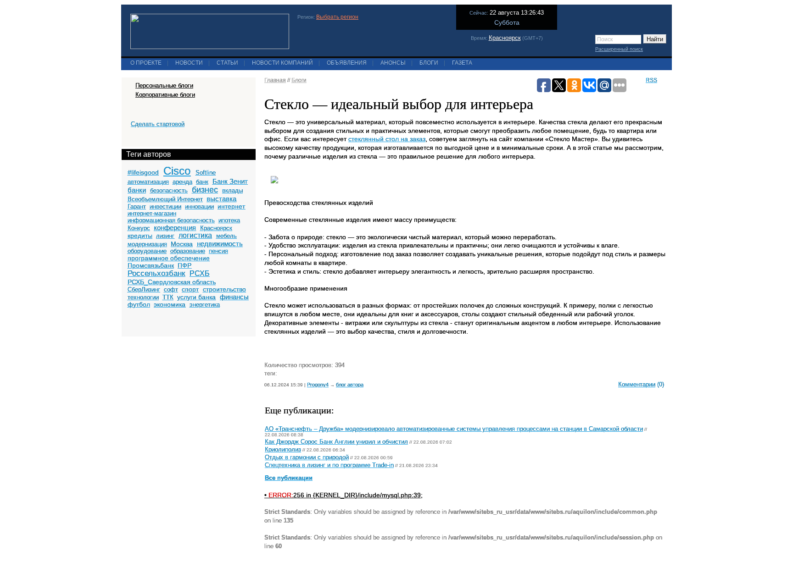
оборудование (147, 251)
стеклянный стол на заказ (386, 139)
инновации (199, 206)
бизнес (205, 189)
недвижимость (220, 244)
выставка (221, 199)
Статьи (227, 63)
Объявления (347, 63)
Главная (275, 80)
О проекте (146, 63)
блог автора (349, 384)
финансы (234, 297)
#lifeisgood (143, 172)
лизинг (165, 235)
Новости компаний (282, 63)
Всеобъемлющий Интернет (165, 199)
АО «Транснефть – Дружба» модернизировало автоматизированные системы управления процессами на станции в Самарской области (454, 429)
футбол (139, 304)
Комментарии (636, 384)
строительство (224, 289)
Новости (189, 63)
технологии (143, 297)
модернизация (147, 244)
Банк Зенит (230, 181)
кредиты (140, 235)
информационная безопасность (171, 220)
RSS (651, 80)
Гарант (137, 206)
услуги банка (196, 297)
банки (137, 190)
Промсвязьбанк (151, 265)
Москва (182, 244)
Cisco (176, 171)
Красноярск (505, 37)
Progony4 (318, 384)
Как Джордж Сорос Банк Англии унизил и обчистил (336, 442)
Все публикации (289, 478)
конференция (175, 227)
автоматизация (148, 181)
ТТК (167, 297)
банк (202, 181)
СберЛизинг (144, 289)
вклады (232, 190)
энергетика (205, 304)
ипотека (229, 220)
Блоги (428, 63)
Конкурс (139, 228)
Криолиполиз (283, 449)
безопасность (169, 190)
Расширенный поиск (619, 49)
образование (187, 251)
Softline (205, 172)
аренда (182, 181)
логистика (195, 235)
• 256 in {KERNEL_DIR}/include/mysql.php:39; (343, 495)
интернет (231, 206)
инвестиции (165, 206)
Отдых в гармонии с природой (307, 457)
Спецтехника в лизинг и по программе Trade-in (329, 465)
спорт (190, 289)
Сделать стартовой (157, 124)
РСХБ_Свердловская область (172, 282)
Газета (462, 63)
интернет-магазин (152, 213)
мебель (226, 235)
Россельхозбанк (156, 273)
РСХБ (200, 273)
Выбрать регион (337, 17)
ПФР (184, 265)
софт (171, 289)
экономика (169, 304)
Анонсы (393, 63)
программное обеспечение (169, 258)
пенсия (218, 251)
